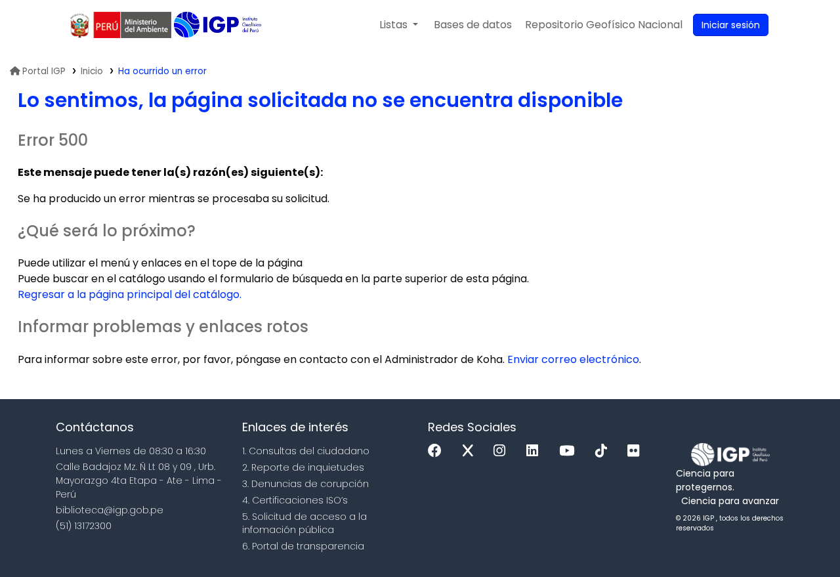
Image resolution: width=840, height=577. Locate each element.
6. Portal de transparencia (303, 546)
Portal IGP (44, 71)
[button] (398, 25)
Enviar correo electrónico (573, 359)
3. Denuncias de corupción (305, 483)
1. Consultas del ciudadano (305, 451)
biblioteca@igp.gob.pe (109, 510)
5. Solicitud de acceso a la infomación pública (304, 523)
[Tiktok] (604, 451)
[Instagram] (503, 451)
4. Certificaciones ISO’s (295, 500)
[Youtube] (570, 451)
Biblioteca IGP (219, 25)
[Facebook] (438, 451)
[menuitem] (604, 25)
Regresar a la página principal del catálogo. (130, 294)
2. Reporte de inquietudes (303, 467)
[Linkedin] (535, 451)
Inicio (92, 71)
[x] (471, 451)
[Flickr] (636, 451)
